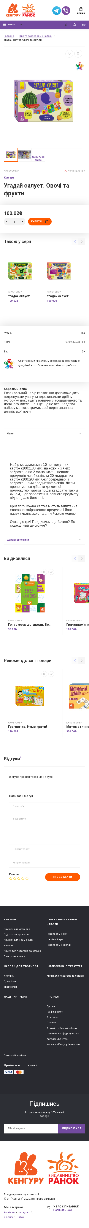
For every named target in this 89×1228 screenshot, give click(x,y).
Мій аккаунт (74, 25)
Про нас (51, 1006)
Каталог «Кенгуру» (57, 1038)
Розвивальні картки (59, 944)
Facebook (9, 1212)
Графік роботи (55, 1011)
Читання (9, 945)
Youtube (8, 1216)
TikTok (20, 1216)
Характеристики (18, 539)
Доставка (52, 1017)
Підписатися (71, 1128)
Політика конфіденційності (63, 1033)
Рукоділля (10, 981)
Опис (10, 433)
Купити (36, 221)
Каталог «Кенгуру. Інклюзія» (63, 1044)
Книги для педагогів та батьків (22, 950)
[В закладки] (69, 54)
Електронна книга (14, 956)
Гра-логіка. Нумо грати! (27, 727)
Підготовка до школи (16, 934)
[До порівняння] (78, 54)
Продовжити (62, 877)
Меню (11, 24)
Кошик (81, 13)
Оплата (51, 1022)
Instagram (24, 1212)
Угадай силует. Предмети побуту (59, 296)
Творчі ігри (10, 986)
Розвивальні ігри (57, 933)
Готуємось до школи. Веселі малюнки (30, 625)
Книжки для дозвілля (17, 929)
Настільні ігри (55, 939)
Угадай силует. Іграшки (20, 296)
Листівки (9, 975)
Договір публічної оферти (62, 1028)
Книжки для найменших (18, 939)
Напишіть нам (62, 1210)
